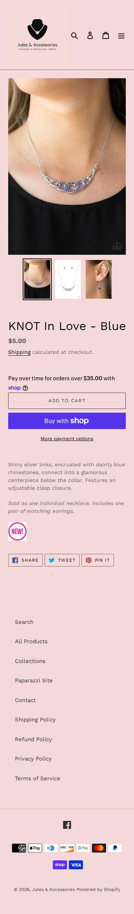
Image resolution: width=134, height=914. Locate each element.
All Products (31, 641)
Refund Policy (33, 739)
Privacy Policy (33, 758)
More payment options (67, 438)
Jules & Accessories (53, 889)
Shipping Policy (35, 719)
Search (24, 622)
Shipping (19, 352)
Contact (25, 700)
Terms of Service (37, 778)
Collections (30, 661)
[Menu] (121, 35)
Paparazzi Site (34, 680)
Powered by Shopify (98, 889)
